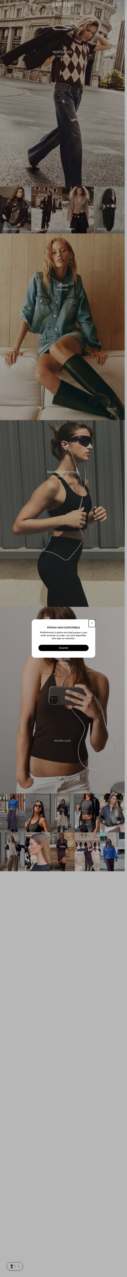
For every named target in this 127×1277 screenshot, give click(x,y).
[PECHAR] (92, 623)
